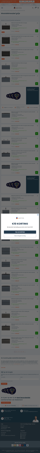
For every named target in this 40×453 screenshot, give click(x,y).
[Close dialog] (38, 215)
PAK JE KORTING (20, 232)
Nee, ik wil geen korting (20, 235)
